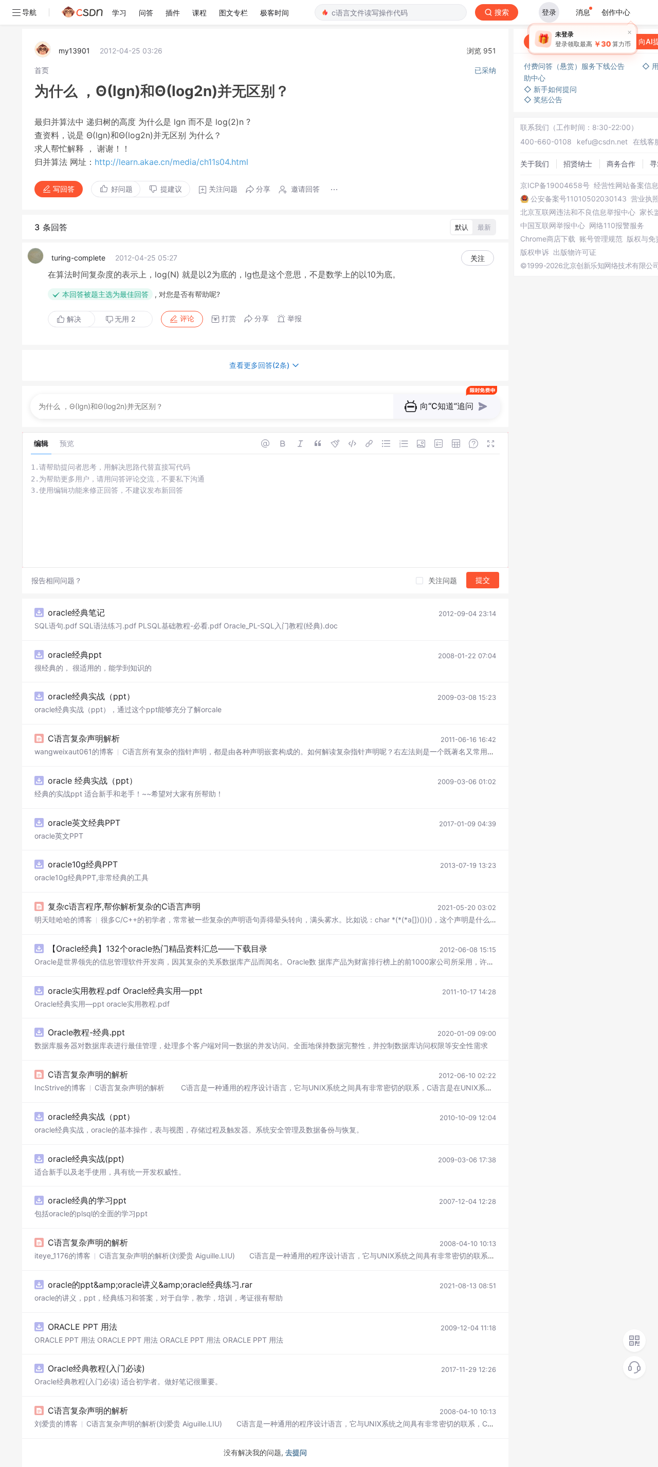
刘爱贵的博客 (56, 1423)
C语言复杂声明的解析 (88, 1074)
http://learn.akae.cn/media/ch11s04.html (171, 162)
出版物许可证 (574, 252)
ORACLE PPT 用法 (82, 1327)
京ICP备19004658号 (555, 185)
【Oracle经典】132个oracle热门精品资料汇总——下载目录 (157, 948)
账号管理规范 (601, 239)
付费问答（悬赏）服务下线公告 (575, 66)
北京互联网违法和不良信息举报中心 (577, 212)
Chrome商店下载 (547, 239)
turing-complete (78, 257)
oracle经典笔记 (76, 612)
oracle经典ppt (75, 654)
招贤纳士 (577, 163)
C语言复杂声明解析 (84, 738)
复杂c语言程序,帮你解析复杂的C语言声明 (124, 906)
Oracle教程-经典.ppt (86, 1032)
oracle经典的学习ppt (87, 1200)
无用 (125, 318)
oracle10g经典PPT (83, 864)
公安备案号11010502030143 (579, 199)
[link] (41, 70)
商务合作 (621, 163)
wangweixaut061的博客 (74, 751)
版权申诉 (534, 252)
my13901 (74, 50)
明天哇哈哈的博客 (63, 919)
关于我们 (534, 163)
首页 (41, 70)
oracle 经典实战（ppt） (92, 780)
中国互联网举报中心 (552, 225)
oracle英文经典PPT (84, 823)
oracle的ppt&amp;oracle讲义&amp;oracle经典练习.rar (150, 1284)
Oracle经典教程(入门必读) (96, 1368)
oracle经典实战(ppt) (86, 1159)
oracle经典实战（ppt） (91, 696)
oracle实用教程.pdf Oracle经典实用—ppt (125, 991)
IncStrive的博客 (60, 1087)
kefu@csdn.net (602, 141)
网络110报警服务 (616, 225)
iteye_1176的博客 (62, 1255)
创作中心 (615, 12)
